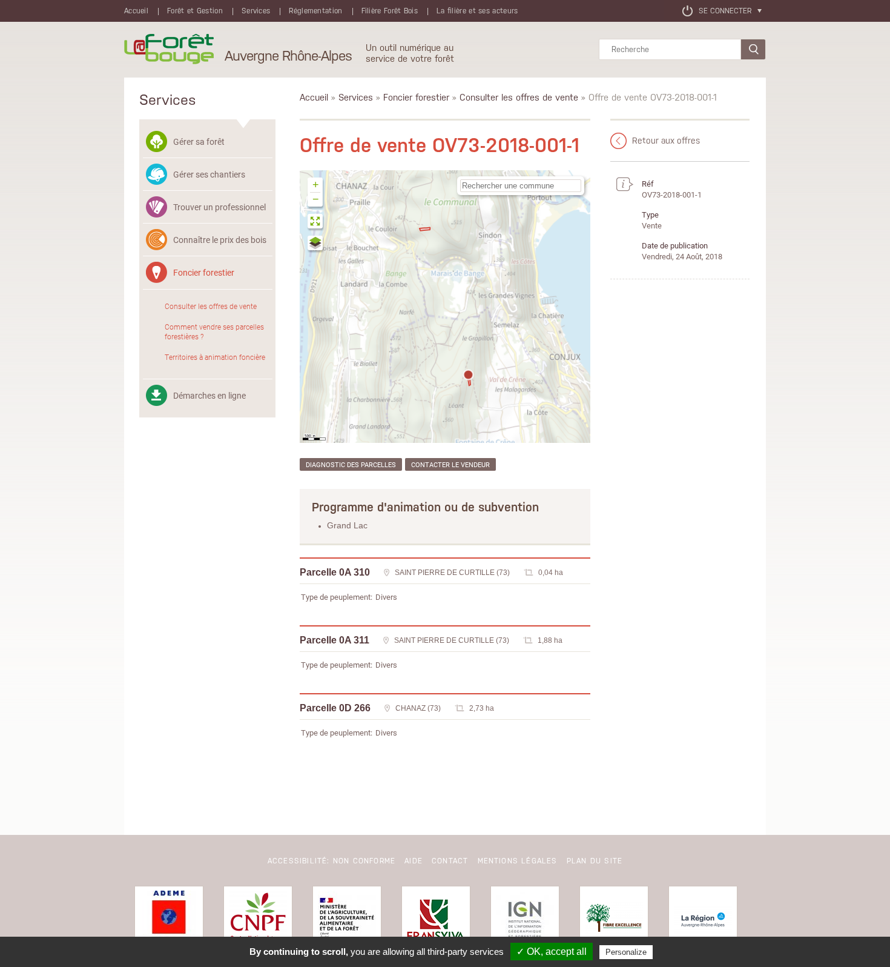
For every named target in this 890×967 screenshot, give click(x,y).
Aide (413, 861)
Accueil (136, 11)
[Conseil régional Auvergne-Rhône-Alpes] (703, 920)
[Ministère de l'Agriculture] (347, 920)
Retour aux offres (666, 140)
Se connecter (725, 11)
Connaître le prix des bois (219, 239)
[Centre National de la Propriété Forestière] (258, 920)
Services (256, 11)
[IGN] (525, 920)
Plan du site (594, 861)
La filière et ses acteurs (477, 11)
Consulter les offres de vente (211, 306)
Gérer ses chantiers (209, 174)
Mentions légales (518, 861)
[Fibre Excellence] (614, 920)
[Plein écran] (316, 222)
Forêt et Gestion (195, 11)
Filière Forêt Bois (389, 11)
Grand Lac (347, 525)
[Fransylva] (436, 920)
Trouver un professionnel (219, 207)
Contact (450, 861)
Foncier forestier (203, 272)
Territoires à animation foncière (215, 357)
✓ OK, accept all (551, 951)
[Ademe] (169, 920)
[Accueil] (169, 49)
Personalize (626, 952)
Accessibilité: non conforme (331, 861)
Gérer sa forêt (199, 141)
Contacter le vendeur (450, 464)
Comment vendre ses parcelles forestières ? (214, 331)
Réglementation (315, 11)
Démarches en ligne (209, 395)
